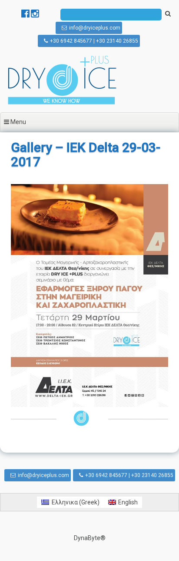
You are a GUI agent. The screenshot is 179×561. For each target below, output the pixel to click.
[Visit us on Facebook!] (26, 14)
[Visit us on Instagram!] (35, 14)
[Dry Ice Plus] (62, 103)
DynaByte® (90, 537)
